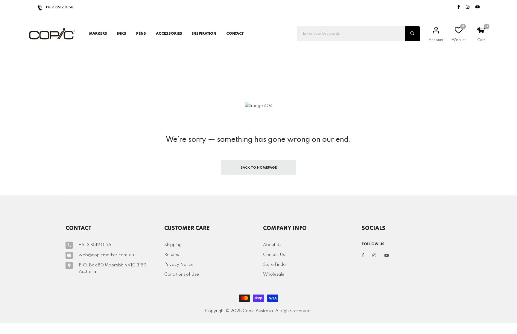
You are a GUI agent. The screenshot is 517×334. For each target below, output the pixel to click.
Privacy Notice (179, 265)
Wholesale (274, 274)
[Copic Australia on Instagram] (467, 7)
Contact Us (274, 255)
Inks (121, 34)
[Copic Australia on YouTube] (477, 7)
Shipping (173, 245)
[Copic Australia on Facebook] (458, 7)
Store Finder (275, 265)
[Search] (412, 33)
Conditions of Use (181, 274)
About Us (272, 245)
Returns (171, 255)
